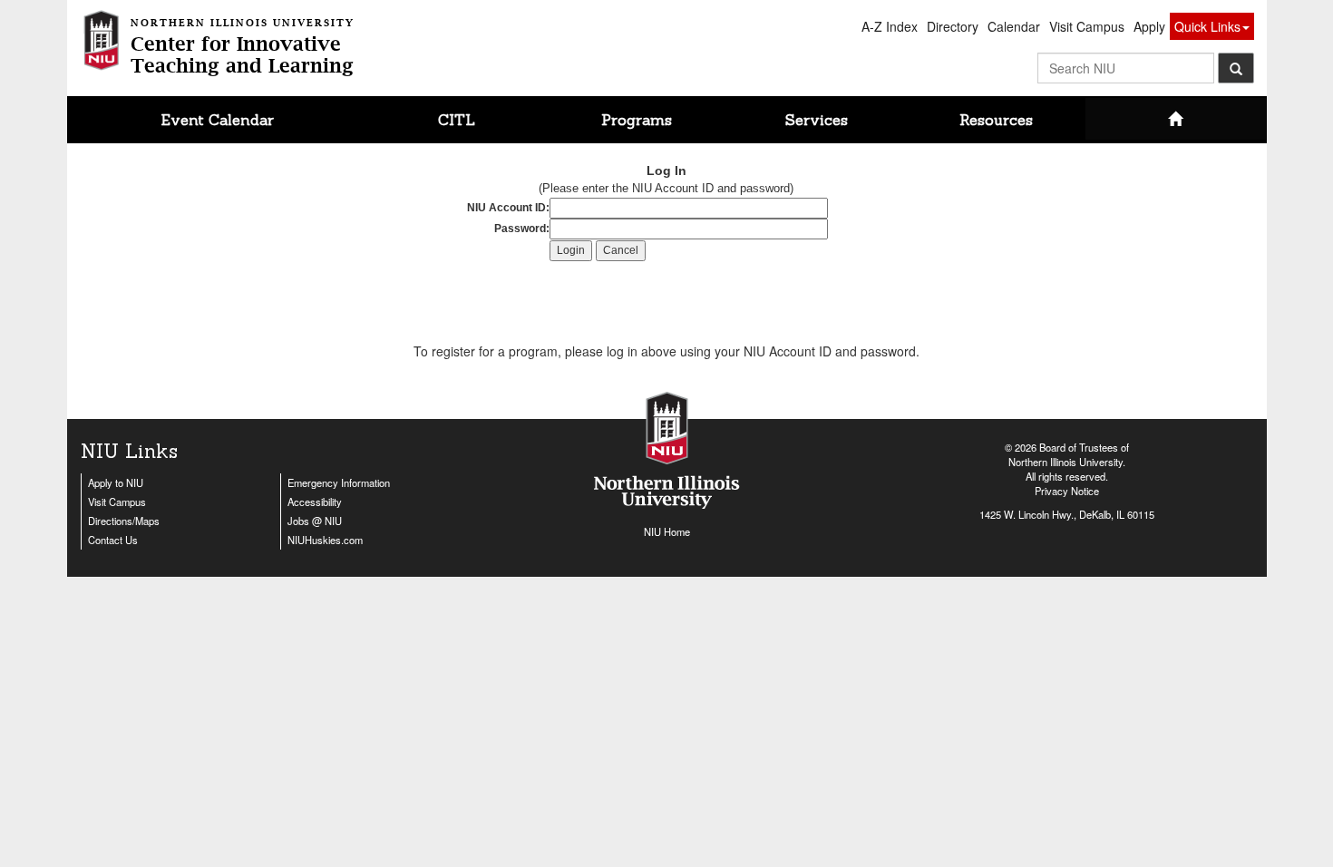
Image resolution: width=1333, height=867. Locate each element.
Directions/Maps (124, 520)
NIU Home (667, 531)
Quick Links (1207, 26)
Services (816, 120)
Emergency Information (338, 482)
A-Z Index (889, 26)
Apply (1149, 26)
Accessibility (314, 501)
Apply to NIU (115, 482)
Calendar (1014, 26)
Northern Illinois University (1065, 461)
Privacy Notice (1067, 490)
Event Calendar (217, 120)
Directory (952, 26)
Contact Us (113, 539)
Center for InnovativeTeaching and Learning (243, 47)
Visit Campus (1086, 26)
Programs (636, 120)
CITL (456, 120)
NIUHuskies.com (325, 539)
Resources (996, 120)
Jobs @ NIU (314, 520)
